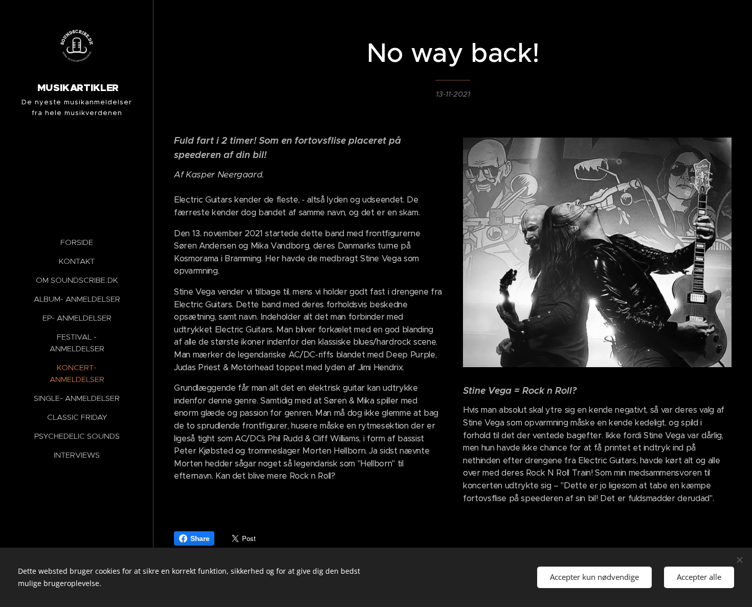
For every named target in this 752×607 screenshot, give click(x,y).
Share (199, 538)
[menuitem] (76, 242)
